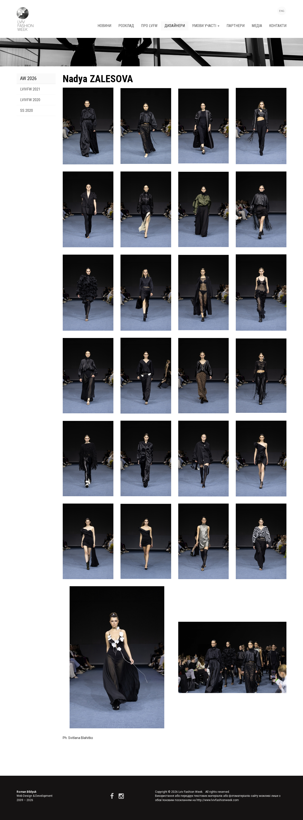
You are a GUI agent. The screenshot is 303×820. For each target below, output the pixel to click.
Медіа (257, 25)
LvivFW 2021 (30, 89)
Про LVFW (149, 25)
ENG (281, 11)
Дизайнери (175, 25)
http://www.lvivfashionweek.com (217, 800)
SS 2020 (26, 110)
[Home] (25, 19)
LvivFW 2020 (30, 100)
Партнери (236, 25)
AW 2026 (28, 78)
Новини (104, 25)
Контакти (277, 25)
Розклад (126, 25)
